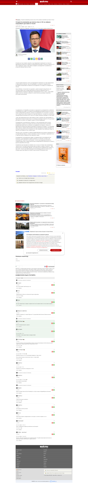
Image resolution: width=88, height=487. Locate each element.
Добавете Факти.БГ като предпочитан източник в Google (30, 182)
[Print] (42, 59)
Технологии (18, 457)
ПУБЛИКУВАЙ (51, 266)
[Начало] (44, 2)
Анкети (45, 464)
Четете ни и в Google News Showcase (26, 178)
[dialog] (44, 243)
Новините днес (19, 449)
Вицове (17, 466)
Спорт (17, 459)
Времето (17, 464)
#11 (22, 295)
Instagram (35, 176)
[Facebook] (29, 59)
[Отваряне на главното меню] (17, 1)
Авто (44, 455)
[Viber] (39, 59)
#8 (21, 295)
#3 (20, 333)
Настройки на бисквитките (31, 247)
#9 (20, 353)
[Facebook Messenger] (34, 59)
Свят (17, 451)
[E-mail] (37, 59)
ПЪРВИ (22, 278)
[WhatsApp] (31, 59)
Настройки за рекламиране (36, 246)
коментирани (65, 110)
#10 (21, 345)
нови (69, 110)
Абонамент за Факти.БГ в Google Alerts (26, 180)
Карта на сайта (18, 472)
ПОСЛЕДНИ (18, 278)
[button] (32, 252)
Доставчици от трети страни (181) (42, 241)
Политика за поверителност (42, 247)
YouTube (39, 176)
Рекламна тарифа (19, 475)
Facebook (30, 176)
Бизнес (19, 19)
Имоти (17, 455)
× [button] (62, 233)
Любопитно (18, 461)
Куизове (45, 466)
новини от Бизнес (62, 33)
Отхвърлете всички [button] (43, 250)
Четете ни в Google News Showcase (52, 470)
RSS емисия (19, 469)
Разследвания (18, 453)
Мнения (45, 451)
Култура (45, 461)
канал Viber (43, 176)
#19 (21, 400)
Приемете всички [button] (56, 250)
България (45, 449)
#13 (21, 358)
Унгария (18, 171)
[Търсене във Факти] (71, 1)
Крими (45, 457)
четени (60, 110)
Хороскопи (45, 459)
